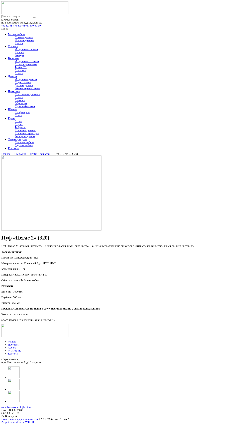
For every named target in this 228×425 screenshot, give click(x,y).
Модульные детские (26, 79)
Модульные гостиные (27, 61)
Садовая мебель (24, 145)
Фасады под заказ (25, 136)
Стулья (19, 124)
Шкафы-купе (22, 112)
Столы (18, 121)
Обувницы (21, 103)
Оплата (12, 341)
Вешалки (20, 100)
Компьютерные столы (27, 88)
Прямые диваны (24, 37)
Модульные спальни (26, 49)
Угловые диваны (24, 40)
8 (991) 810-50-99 (31, 25)
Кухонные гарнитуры (27, 133)
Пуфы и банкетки (25, 106)
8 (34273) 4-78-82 (11, 25)
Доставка (13, 344)
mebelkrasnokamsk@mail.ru (16, 407)
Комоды (19, 55)
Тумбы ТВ (21, 67)
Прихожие (14, 91)
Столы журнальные (26, 64)
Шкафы (12, 109)
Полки (18, 115)
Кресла (19, 43)
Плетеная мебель (24, 142)
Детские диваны (24, 85)
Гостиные (13, 58)
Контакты (13, 148)
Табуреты (20, 127)
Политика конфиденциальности (19, 419)
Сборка (12, 347)
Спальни (13, 46)
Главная (5, 153)
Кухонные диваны (25, 130)
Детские (12, 76)
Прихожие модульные (27, 94)
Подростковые (23, 82)
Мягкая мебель (16, 34)
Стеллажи (20, 70)
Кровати (19, 52)
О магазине (14, 350)
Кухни (11, 118)
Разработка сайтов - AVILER (17, 422)
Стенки (19, 73)
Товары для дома (17, 139)
